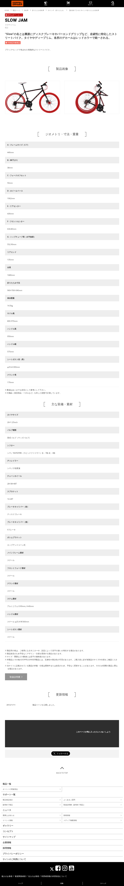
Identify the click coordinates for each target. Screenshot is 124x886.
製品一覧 (7, 783)
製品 (45, 5)
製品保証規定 (8, 800)
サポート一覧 (9, 794)
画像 (61, 883)
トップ (20, 883)
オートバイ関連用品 (10, 789)
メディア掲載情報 (70, 820)
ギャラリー (8, 825)
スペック (103, 883)
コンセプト (8, 831)
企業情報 (7, 842)
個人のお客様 (7, 876)
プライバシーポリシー (13, 853)
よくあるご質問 (69, 800)
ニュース (7, 810)
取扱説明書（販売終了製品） (74, 805)
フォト (68, 5)
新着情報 (67, 815)
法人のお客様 (33, 876)
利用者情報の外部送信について (54, 876)
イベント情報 (8, 820)
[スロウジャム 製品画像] (32, 112)
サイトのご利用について (14, 859)
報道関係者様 (20, 876)
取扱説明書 (15, 676)
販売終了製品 (8, 805)
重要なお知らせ (8, 815)
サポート (90, 5)
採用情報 (7, 848)
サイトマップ (9, 836)
